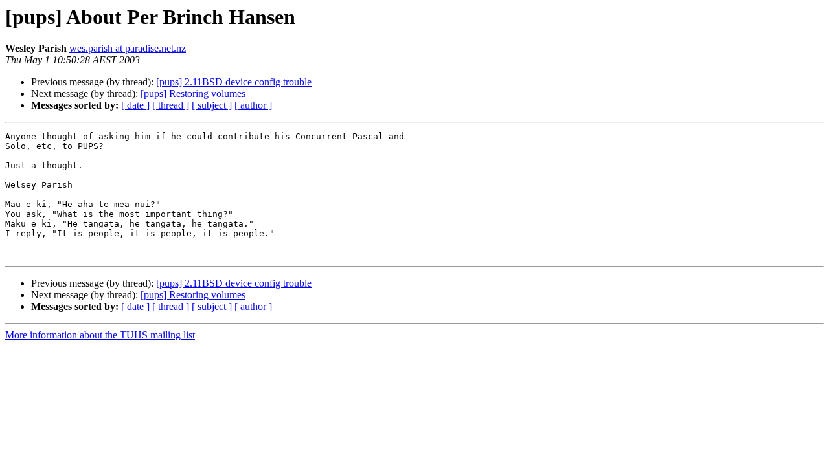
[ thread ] (170, 105)
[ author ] (253, 105)
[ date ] (135, 105)
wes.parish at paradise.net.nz (127, 48)
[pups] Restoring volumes (193, 93)
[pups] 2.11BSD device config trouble (234, 81)
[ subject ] (212, 105)
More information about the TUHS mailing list (100, 334)
